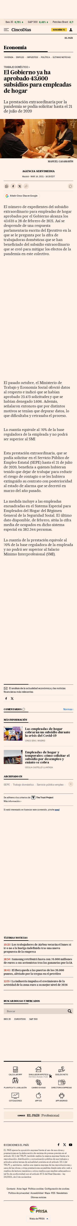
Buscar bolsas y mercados (22, 1001)
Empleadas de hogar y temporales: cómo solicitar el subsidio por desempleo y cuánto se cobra (47, 757)
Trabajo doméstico (16, 67)
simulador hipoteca (38, 1074)
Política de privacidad (18, 1193)
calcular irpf (15, 1074)
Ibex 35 (9, 22)
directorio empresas (61, 1088)
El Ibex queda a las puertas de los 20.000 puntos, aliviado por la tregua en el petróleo (34, 972)
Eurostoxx (20, 1019)
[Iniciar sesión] (70, 29)
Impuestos (32, 57)
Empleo (20, 57)
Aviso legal (22, 1189)
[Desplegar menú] (6, 29)
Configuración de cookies (57, 1189)
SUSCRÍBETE (59, 29)
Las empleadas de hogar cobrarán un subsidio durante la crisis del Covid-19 (47, 732)
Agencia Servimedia (38, 171)
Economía (15, 47)
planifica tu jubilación (15, 1088)
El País (68, 38)
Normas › (68, 709)
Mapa (47, 1193)
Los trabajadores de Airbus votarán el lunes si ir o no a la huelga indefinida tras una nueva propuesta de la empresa (37, 948)
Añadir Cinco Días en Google (23, 195)
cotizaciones (15, 1101)
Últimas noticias (61, 57)
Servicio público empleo (50, 784)
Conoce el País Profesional (38, 1115)
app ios (38, 1101)
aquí (57, 809)
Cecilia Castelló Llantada (39, 767)
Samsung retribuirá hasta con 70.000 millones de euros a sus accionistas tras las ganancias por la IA (38, 960)
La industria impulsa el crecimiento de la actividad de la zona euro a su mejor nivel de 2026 (35, 983)
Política (45, 57)
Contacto (11, 1189)
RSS (53, 1193)
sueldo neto (61, 1074)
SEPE (7, 784)
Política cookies (36, 1189)
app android (61, 1101)
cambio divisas (39, 1088)
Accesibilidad (37, 1193)
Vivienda (8, 57)
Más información (12, 801)
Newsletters (61, 1193)
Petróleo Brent (60, 22)
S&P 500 (33, 22)
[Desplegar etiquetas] (70, 784)
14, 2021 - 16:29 (43, 176)
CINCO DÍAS (30, 740)
